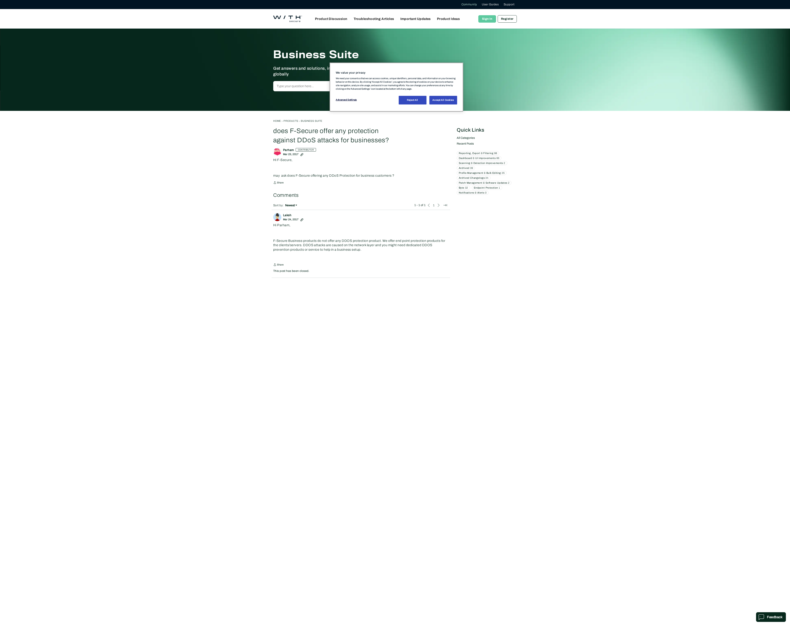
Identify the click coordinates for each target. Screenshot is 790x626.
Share (278, 183)
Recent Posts (465, 143)
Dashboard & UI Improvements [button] (479, 158)
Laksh (287, 215)
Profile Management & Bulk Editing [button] (482, 173)
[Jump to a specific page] (445, 205)
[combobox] (317, 86)
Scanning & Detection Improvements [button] (482, 163)
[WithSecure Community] (287, 19)
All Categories (466, 137)
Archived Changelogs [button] (473, 177)
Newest (290, 206)
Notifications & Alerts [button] (473, 192)
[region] (396, 87)
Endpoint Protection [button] (487, 187)
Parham (288, 150)
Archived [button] (466, 168)
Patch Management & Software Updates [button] (484, 182)
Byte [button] (463, 187)
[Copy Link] (301, 154)
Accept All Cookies (443, 100)
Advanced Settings (346, 100)
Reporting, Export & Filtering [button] (478, 153)
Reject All (412, 100)
